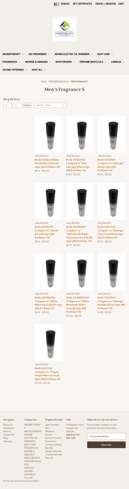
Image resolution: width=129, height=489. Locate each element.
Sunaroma (50, 441)
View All (49, 458)
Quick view (46, 128)
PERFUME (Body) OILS (91, 61)
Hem (47, 428)
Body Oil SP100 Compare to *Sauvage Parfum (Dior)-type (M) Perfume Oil (111, 303)
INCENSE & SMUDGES (36, 61)
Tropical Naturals (53, 454)
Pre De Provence (53, 438)
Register (111, 4)
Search (65, 4)
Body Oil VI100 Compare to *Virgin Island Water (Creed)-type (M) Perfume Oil (47, 374)
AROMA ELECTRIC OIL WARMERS (72, 54)
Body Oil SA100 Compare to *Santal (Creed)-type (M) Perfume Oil (46, 232)
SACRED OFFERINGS (13, 69)
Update (27, 105)
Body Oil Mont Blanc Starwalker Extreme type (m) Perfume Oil (47, 163)
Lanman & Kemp (53, 444)
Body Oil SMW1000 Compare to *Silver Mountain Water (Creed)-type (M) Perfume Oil (77, 304)
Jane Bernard (52, 424)
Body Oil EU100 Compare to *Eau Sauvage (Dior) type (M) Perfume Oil (78, 165)
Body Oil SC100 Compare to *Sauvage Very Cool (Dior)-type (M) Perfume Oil (111, 232)
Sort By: (40, 105)
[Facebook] (55, 4)
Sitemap (7, 441)
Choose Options (49, 139)
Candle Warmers (53, 451)
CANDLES (116, 61)
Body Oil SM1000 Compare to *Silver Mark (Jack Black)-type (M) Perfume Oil (48, 303)
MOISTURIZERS (64, 61)
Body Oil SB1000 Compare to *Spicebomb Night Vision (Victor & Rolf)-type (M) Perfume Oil (79, 234)
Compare (48, 134)
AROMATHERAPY (11, 54)
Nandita (49, 448)
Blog (5, 438)
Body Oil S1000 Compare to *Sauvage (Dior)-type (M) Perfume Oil (111, 165)
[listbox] (55, 105)
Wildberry (49, 431)
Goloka (48, 434)
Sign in (99, 4)
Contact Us (8, 434)
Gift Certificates (82, 4)
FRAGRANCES (10, 61)
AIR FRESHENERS (37, 54)
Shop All (37, 69)
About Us (7, 424)
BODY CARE (103, 54)
